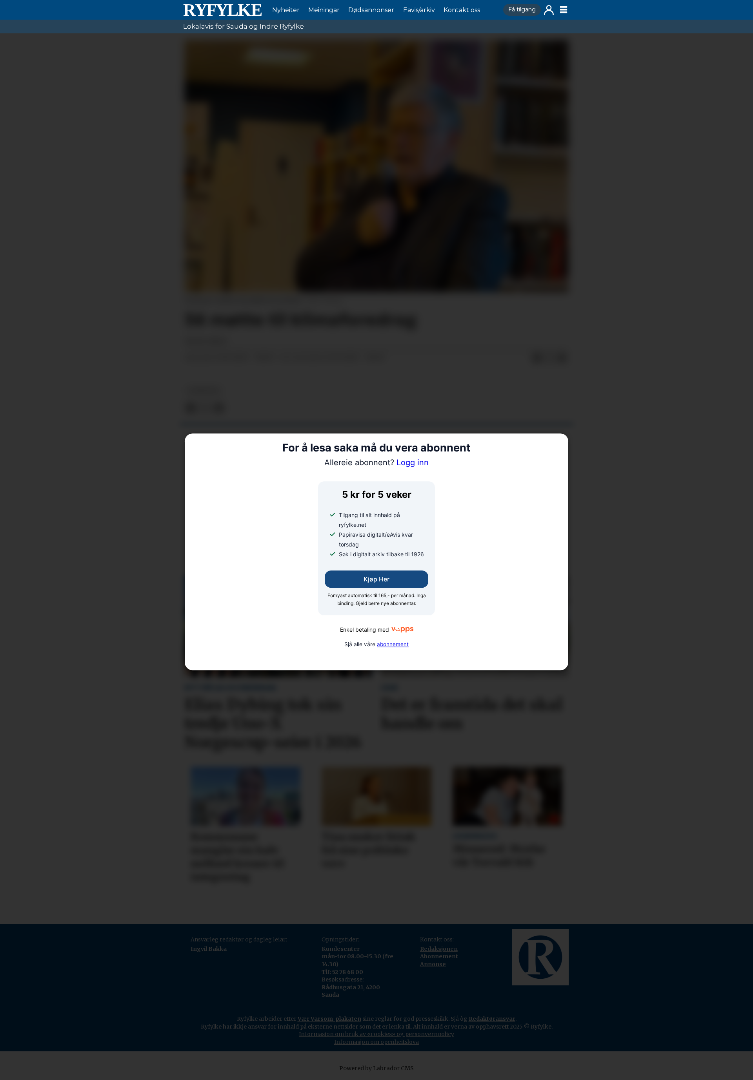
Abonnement (439, 956)
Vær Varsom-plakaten (329, 1018)
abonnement (393, 644)
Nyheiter (286, 10)
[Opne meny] (563, 9)
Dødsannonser (371, 10)
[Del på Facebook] (537, 358)
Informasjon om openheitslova (376, 1041)
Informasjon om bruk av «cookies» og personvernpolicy (376, 1034)
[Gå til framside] (222, 10)
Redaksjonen (439, 948)
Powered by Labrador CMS (376, 1068)
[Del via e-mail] (562, 358)
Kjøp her (376, 579)
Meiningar (324, 10)
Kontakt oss (462, 10)
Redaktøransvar (492, 1018)
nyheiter (203, 390)
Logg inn (549, 10)
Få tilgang (522, 9)
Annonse (433, 964)
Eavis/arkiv (419, 10)
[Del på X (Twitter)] (549, 358)
